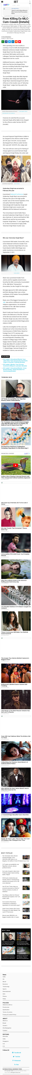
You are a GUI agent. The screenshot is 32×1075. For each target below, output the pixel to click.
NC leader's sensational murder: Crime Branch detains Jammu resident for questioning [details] (14, 369)
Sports (5, 989)
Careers (5, 1025)
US (3, 979)
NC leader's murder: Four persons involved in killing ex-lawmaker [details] (15, 365)
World (4, 981)
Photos (5, 996)
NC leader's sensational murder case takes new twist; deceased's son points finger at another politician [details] (15, 361)
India (4, 976)
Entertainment (7, 991)
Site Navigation (7, 1028)
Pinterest (17, 1060)
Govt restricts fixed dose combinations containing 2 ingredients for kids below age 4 (14, 447)
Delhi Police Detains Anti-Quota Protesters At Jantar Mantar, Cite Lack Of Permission (11, 910)
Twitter (17, 1056)
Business (5, 984)
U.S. (4, 1046)
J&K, (4, 302)
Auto (4, 994)
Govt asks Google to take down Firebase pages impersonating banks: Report (10, 872)
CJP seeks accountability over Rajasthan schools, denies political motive (13, 399)
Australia (5, 1036)
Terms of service (7, 1012)
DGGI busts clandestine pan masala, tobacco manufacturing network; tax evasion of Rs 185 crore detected (23, 958)
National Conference (17, 194)
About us (5, 1020)
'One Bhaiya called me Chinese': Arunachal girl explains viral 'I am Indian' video (11, 896)
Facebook (17, 1052)
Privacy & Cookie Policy (9, 1014)
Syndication (6, 1009)
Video (4, 998)
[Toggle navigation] (2, 2)
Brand (4, 1023)
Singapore (5, 1041)
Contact (5, 1030)
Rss (17, 1064)
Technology (6, 986)
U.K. (4, 1043)
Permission (6, 1007)
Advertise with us (7, 1004)
